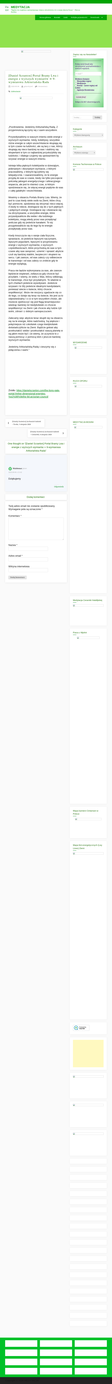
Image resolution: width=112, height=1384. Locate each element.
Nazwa (12, 545)
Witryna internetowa (18, 566)
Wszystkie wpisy (84, 81)
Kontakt (57, 17)
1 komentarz (42, 86)
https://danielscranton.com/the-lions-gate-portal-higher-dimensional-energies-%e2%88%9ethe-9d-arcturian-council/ (34, 393)
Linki (65, 17)
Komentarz (15, 515)
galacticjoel (28, 86)
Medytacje (81, 83)
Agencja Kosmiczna (85, 90)
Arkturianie (15, 91)
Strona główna (45, 17)
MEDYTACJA (20, 7)
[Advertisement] (88, 1053)
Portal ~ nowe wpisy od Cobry (86, 86)
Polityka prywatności (79, 17)
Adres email (15, 555)
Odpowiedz (59, 486)
